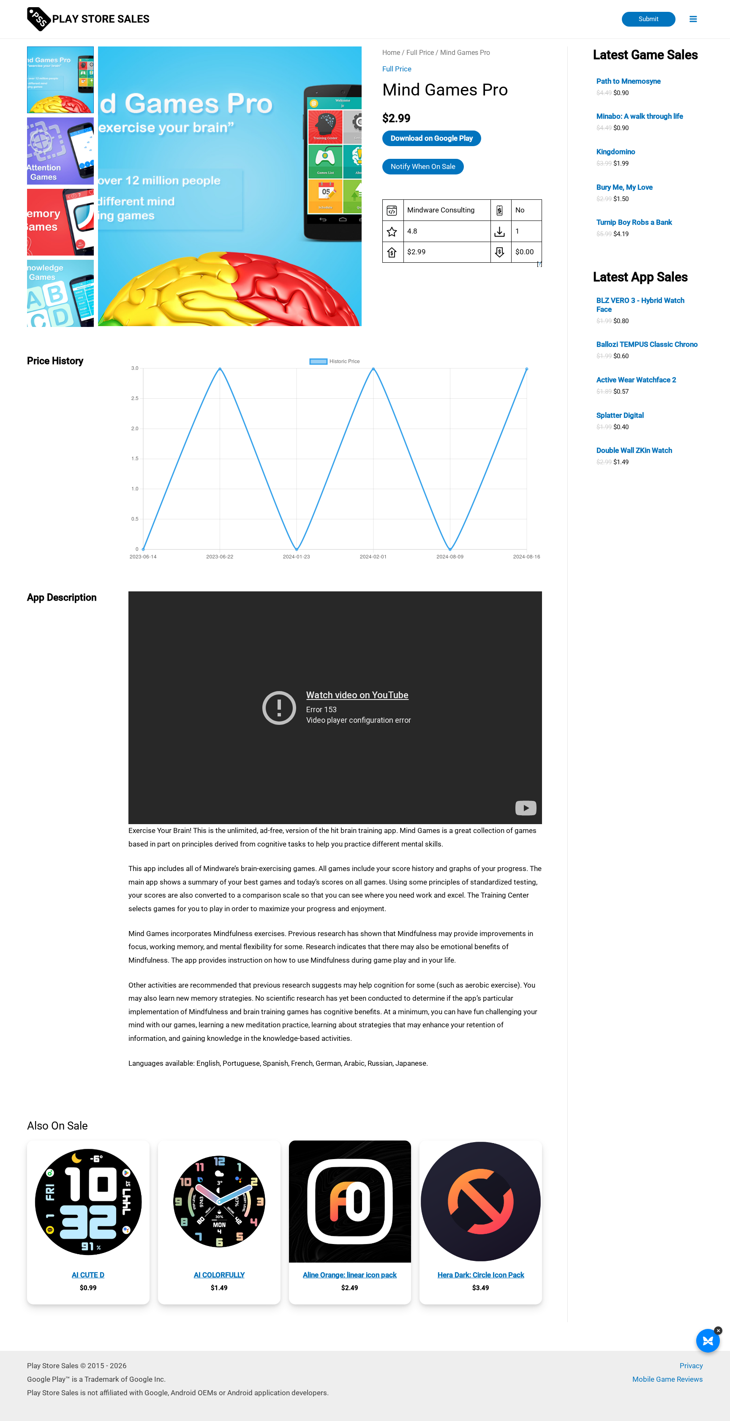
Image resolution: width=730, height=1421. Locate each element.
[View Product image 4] (60, 293)
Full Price (420, 53)
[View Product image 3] (60, 222)
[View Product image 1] (60, 79)
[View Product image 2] (60, 150)
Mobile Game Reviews (667, 1379)
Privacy (691, 1365)
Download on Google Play (432, 138)
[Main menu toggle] (693, 19)
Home (391, 53)
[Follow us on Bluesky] (708, 1341)
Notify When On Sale (423, 166)
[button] (649, 19)
